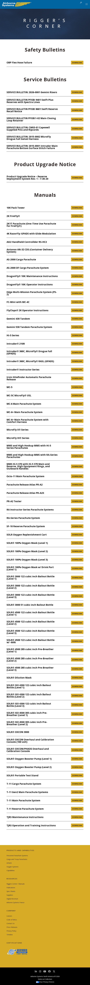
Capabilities (11, 870)
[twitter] (54, 972)
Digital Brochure (12, 899)
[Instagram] (40, 972)
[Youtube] (44, 972)
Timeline (10, 935)
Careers (9, 916)
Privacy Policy (11, 931)
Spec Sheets (11, 891)
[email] (49, 972)
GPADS (9, 863)
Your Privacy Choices (46, 982)
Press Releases (12, 927)
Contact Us (10, 923)
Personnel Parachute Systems (17, 856)
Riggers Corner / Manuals (16, 884)
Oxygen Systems (12, 867)
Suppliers (10, 895)
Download (77, 63)
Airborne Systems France (15, 902)
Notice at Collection (45, 979)
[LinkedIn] (36, 972)
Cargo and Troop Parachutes (17, 859)
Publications (11, 888)
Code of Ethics (12, 920)
